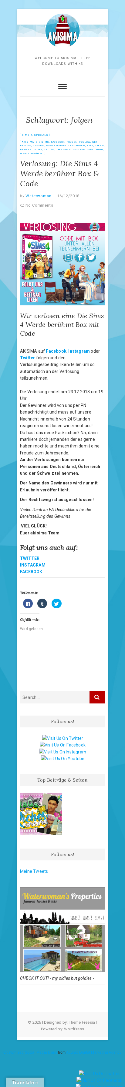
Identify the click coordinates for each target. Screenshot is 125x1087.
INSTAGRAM (33, 565)
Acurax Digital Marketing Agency (93, 1052)
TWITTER (29, 558)
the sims (63, 149)
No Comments (39, 205)
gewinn (39, 145)
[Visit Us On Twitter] (62, 738)
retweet (26, 149)
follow (84, 142)
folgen (72, 142)
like (90, 145)
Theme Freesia (82, 1022)
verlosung (95, 149)
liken (99, 145)
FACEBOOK (31, 571)
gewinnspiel (56, 145)
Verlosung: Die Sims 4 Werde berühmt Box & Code (59, 173)
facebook (58, 142)
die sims (42, 142)
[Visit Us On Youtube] (63, 758)
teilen (49, 149)
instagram (76, 145)
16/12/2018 (68, 196)
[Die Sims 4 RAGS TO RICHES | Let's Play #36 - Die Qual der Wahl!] (41, 814)
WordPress (74, 1029)
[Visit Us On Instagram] (62, 752)
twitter (79, 149)
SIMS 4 (27, 135)
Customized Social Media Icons (30, 1052)
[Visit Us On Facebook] (62, 745)
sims (38, 149)
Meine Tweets (34, 871)
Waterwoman (38, 196)
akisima (28, 142)
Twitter (27, 357)
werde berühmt (32, 153)
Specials (41, 135)
